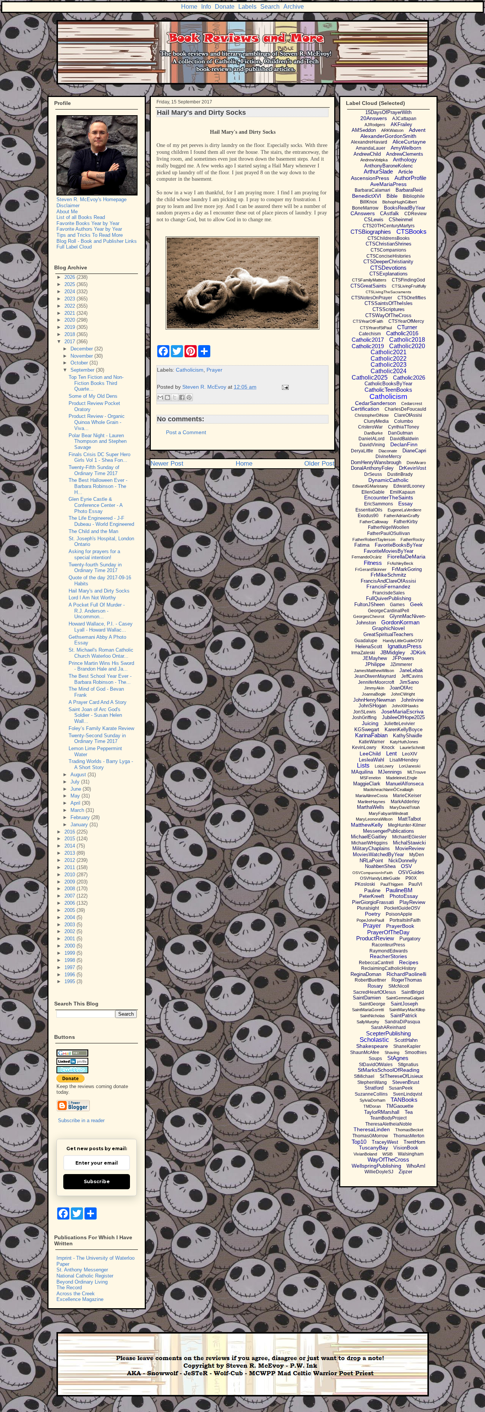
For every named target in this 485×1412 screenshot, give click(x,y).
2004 (70, 917)
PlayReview (412, 902)
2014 (70, 846)
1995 (70, 981)
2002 (70, 931)
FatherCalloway (374, 521)
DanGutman (400, 433)
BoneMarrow (365, 208)
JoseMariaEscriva (402, 711)
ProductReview (375, 938)
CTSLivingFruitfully (409, 286)
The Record (69, 1287)
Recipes (408, 962)
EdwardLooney (409, 486)
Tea (409, 1112)
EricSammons (378, 504)
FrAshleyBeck (400, 563)
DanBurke (373, 433)
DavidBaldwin (404, 438)
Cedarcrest (411, 403)
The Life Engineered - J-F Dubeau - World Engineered (101, 521)
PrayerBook (400, 926)
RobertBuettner (370, 980)
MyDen (416, 854)
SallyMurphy (368, 1022)
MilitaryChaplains (371, 848)
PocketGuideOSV (402, 908)
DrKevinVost (412, 468)
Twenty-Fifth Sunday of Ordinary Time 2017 (94, 470)
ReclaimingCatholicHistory (388, 968)
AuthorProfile (410, 178)
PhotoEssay (404, 896)
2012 (70, 860)
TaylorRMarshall (381, 1112)
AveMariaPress (388, 184)
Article (405, 172)
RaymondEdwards (388, 951)
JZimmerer (401, 664)
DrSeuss (373, 474)
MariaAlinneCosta (371, 795)
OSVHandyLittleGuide (380, 878)
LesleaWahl (371, 760)
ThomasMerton (408, 1135)
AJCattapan (404, 118)
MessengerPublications (388, 831)
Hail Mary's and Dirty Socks (99, 591)
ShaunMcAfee (364, 1052)
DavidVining (372, 444)
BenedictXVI (366, 196)
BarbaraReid (409, 190)
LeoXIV (409, 754)
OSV (406, 866)
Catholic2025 (370, 377)
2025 (70, 284)
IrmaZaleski (363, 652)
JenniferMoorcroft (376, 682)
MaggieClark (366, 784)
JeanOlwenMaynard (375, 676)
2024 (70, 291)
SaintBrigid (412, 992)
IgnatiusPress (405, 646)
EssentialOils (368, 510)
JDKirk (418, 652)
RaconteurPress (388, 945)
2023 (70, 299)
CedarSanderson (375, 403)
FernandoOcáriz (367, 557)
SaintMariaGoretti (368, 1009)
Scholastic (374, 1039)
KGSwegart (366, 729)
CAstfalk (389, 213)
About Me (67, 211)
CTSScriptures (388, 309)
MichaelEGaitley (369, 837)
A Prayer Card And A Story (98, 702)
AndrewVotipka (374, 160)
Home (189, 6)
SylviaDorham (372, 1100)
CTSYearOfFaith (368, 321)
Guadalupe (365, 640)
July (75, 782)
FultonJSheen (369, 604)
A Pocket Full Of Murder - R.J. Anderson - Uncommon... (97, 610)
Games (397, 604)
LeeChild (370, 754)
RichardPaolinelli (406, 974)
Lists (363, 765)
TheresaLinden (372, 1129)
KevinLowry (364, 747)
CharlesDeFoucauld (405, 409)
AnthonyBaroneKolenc (388, 166)
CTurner (407, 327)
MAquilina (362, 772)
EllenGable (373, 492)
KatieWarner (372, 741)
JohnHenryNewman (374, 700)
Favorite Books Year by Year (87, 223)
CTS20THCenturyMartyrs (389, 225)
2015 (70, 838)
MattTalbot (409, 819)
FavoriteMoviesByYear (388, 551)
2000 (70, 946)
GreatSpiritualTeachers (388, 634)
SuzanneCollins (371, 1094)
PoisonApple (399, 914)
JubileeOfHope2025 (403, 717)
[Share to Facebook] (182, 397)
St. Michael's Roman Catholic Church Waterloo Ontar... (101, 653)
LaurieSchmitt (412, 747)
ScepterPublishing (388, 1033)
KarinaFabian (371, 735)
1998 (70, 960)
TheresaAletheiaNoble (388, 1124)
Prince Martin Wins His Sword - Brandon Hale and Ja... (101, 666)
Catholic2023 (389, 364)
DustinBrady (400, 474)
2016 (70, 832)
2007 (70, 896)
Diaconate (388, 451)
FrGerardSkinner (370, 569)
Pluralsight (368, 908)
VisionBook (405, 1148)
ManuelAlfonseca (405, 784)
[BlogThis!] (167, 397)
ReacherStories (388, 956)
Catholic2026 (409, 377)
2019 (70, 327)
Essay (405, 503)
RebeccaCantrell (376, 962)
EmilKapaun (402, 492)
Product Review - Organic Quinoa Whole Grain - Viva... (97, 422)
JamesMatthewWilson (374, 670)
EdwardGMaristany (370, 486)
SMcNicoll (398, 986)
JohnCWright (403, 694)
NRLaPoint (371, 860)
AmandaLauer (370, 148)
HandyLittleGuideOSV (403, 640)
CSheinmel (401, 219)
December (82, 349)
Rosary (375, 986)
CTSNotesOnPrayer (371, 297)
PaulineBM (399, 890)
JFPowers (403, 658)
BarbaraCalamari (372, 190)
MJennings (390, 772)
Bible (391, 196)
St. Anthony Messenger (82, 1270)
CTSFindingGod (408, 280)
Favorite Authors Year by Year (89, 229)
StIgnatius (408, 1064)
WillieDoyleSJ (379, 1171)
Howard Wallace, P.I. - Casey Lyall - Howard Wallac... (101, 627)
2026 (70, 277)
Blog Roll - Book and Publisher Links (96, 241)
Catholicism (189, 370)
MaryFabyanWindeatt (388, 813)
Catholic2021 (389, 352)
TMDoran (372, 1106)
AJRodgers (375, 124)
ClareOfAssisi (408, 415)
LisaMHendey (404, 760)
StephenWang (372, 1082)
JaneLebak (411, 670)
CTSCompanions (388, 250)
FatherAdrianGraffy (401, 515)
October (79, 363)
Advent (417, 130)
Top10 (359, 1141)
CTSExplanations (388, 274)
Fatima (361, 545)
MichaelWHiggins (369, 843)
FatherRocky (413, 539)
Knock (388, 747)
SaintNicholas (372, 1015)
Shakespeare (372, 1046)
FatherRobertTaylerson (373, 539)
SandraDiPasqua (402, 1021)
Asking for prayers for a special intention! (94, 554)
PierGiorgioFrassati (373, 902)
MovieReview (409, 848)
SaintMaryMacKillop (407, 1009)
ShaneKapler (407, 1046)
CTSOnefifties (411, 297)
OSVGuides (411, 872)
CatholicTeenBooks (388, 389)
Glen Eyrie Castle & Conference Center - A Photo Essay (95, 505)
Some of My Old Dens (93, 396)
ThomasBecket (409, 1129)
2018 (70, 334)
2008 (70, 888)
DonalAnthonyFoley (372, 468)
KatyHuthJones (404, 742)
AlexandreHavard (369, 142)
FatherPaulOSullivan (388, 533)
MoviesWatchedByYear (378, 854)
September (83, 370)
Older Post (319, 463)
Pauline (372, 890)
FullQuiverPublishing (388, 598)
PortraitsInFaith (405, 920)
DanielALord (371, 438)
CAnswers (362, 213)
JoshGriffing (364, 717)
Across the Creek (75, 1293)
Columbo (403, 421)
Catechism (370, 333)
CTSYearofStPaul (376, 327)
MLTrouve (416, 772)
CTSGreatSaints (368, 286)
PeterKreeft (371, 896)
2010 (70, 874)
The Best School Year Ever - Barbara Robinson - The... (100, 679)
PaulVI (415, 884)
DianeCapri (414, 450)
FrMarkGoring (407, 569)
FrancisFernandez (388, 586)
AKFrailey (401, 124)
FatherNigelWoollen (388, 527)
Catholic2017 (368, 339)
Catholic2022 (389, 358)
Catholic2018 (407, 339)
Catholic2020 (407, 346)
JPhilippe (375, 664)
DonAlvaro (416, 462)
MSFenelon (370, 778)
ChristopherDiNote (372, 415)
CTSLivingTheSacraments (388, 292)
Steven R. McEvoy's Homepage (91, 199)
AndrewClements (404, 154)
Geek (416, 604)
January (79, 824)
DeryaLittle (362, 450)
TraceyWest (385, 1142)
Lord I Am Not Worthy (92, 597)
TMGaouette (399, 1106)
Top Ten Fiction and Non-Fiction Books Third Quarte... (96, 383)
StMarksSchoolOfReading (388, 1070)
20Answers (373, 118)
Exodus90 (368, 515)
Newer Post (166, 463)
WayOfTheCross (388, 1159)
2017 (70, 341)
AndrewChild (367, 154)
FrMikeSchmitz (388, 575)
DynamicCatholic (388, 480)
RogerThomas (406, 980)
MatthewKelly (367, 825)
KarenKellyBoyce (403, 729)
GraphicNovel (388, 628)
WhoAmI (416, 1166)
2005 (70, 910)
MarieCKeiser (407, 795)
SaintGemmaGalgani (405, 998)
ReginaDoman (365, 974)
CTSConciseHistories (388, 256)
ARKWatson (392, 130)
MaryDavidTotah (405, 807)
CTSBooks (411, 231)
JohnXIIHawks (405, 706)
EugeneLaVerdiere (404, 510)
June (76, 789)
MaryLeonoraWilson (374, 819)
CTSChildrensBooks (389, 238)
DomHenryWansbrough (376, 462)
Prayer (214, 370)
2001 (70, 938)
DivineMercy (388, 456)
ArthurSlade (378, 171)
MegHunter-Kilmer (407, 825)
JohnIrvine (412, 700)
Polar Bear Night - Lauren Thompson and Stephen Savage (98, 441)
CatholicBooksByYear (388, 383)
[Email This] (160, 397)
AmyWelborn (406, 148)
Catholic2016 (402, 333)
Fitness (373, 563)
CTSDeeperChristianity (388, 261)
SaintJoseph (404, 1004)
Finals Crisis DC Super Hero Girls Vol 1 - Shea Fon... (99, 457)
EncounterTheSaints (388, 497)
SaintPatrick (403, 1015)
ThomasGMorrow (370, 1135)
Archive (293, 6)
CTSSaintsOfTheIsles (389, 303)
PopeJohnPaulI (370, 920)
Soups (375, 1058)
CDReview (415, 213)
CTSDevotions (388, 267)
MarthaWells (370, 807)
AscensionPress (370, 178)
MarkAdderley (405, 801)
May (75, 796)
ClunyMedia (376, 421)
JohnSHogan (372, 705)
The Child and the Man (93, 531)
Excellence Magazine (79, 1299)
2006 (70, 903)
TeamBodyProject (388, 1118)
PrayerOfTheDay (388, 932)
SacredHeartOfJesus (374, 992)
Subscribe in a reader (81, 1120)
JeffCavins (412, 676)
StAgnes (397, 1058)
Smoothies (416, 1052)
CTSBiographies (370, 231)
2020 (70, 320)
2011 (70, 867)
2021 (70, 313)
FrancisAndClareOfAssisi (388, 581)
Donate (225, 6)
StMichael (364, 1076)
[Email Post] (284, 387)
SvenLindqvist (407, 1094)
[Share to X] (174, 397)
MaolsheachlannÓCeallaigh (388, 789)
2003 (70, 924)
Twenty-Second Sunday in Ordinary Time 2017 (97, 738)
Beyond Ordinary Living (82, 1282)
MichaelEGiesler (409, 837)
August (79, 774)
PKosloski (365, 884)
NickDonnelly (402, 860)
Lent (391, 753)
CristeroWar (370, 427)
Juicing (370, 723)
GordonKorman (400, 622)
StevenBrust (405, 1082)
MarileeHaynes (371, 801)
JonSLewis (364, 712)
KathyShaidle (407, 735)
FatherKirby (406, 521)
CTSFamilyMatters (369, 280)
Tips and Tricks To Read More (89, 235)
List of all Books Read (80, 217)
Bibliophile (414, 196)
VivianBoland (365, 1154)
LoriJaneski (409, 766)
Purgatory (410, 938)
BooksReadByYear (404, 208)
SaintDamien (367, 998)
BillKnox (368, 202)
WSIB (387, 1154)
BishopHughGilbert (399, 202)
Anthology (405, 159)
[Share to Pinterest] (189, 397)
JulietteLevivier (399, 723)
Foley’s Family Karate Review (101, 728)
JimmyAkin (374, 688)
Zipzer (405, 1171)
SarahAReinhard (388, 1027)
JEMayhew (375, 658)
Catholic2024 (389, 371)
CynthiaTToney (403, 427)
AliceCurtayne (409, 142)
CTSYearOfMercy (406, 321)
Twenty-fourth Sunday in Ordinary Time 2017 (95, 568)
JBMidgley (392, 652)
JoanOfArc (401, 688)
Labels (247, 6)
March (78, 810)
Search (270, 6)
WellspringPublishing (376, 1166)
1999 (70, 953)
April (76, 803)
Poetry (372, 914)
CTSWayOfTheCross (388, 315)
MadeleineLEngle (401, 778)
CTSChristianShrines (388, 244)
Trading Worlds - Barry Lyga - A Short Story (101, 764)
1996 (70, 974)
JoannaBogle (374, 694)
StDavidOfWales (376, 1064)
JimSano (409, 682)
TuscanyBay (373, 1148)
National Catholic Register (84, 1276)
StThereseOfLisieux (401, 1076)
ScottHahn (406, 1040)
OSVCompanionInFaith (372, 873)
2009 (70, 882)
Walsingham (411, 1154)
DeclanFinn (404, 444)
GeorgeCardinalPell (388, 610)
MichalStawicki (409, 843)
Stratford (374, 1088)
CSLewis (373, 219)
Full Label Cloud (74, 247)
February (80, 817)
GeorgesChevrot (368, 616)
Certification (365, 409)
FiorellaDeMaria (406, 557)
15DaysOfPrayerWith (388, 112)
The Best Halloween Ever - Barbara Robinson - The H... (98, 486)
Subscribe (97, 1181)
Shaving (392, 1052)
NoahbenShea (380, 866)
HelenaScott (368, 646)
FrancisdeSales (388, 593)
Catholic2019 (368, 346)
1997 (70, 967)
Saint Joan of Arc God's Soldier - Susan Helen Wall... (95, 715)
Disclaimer (68, 205)
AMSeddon (364, 130)
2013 (70, 853)
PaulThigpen (391, 884)
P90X (411, 878)
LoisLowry (384, 766)
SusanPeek (401, 1088)
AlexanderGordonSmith (388, 136)
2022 (70, 306)
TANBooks (404, 1099)
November (82, 356)
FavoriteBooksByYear (398, 545)
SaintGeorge (372, 1004)
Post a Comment (186, 432)
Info (206, 6)
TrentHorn (414, 1142)
